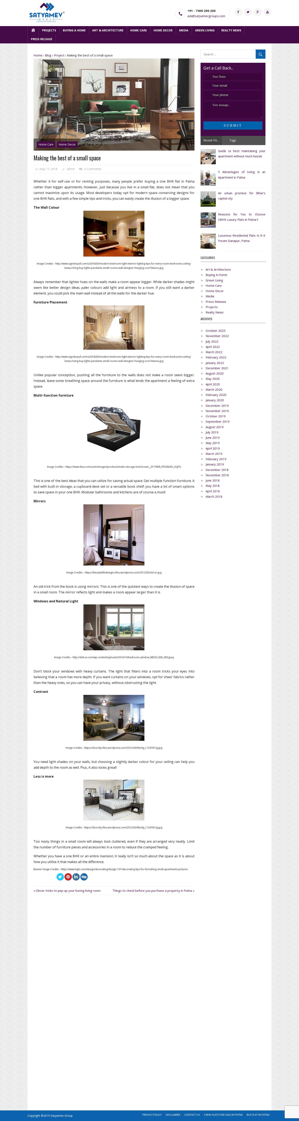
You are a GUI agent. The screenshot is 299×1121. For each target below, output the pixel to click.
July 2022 (212, 341)
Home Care (138, 30)
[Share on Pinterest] (68, 877)
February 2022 (216, 357)
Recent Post (211, 140)
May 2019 (213, 443)
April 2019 (213, 448)
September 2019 (218, 421)
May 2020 (213, 379)
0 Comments (92, 169)
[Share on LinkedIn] (76, 877)
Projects (49, 30)
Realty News (231, 30)
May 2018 (213, 486)
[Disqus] (114, 952)
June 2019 (213, 437)
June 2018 (213, 480)
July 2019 (212, 432)
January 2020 (215, 400)
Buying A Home (74, 30)
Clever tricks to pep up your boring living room (68, 890)
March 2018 (214, 496)
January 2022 (215, 363)
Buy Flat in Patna (258, 1115)
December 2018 (217, 470)
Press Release (41, 39)
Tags (232, 140)
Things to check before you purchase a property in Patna (152, 890)
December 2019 (217, 405)
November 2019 (217, 411)
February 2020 (216, 395)
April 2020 (213, 384)
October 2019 (216, 416)
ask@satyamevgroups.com (206, 16)
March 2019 (214, 454)
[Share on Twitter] (60, 877)
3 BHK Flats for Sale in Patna (223, 1115)
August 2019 (215, 427)
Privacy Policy (152, 1115)
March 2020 (214, 389)
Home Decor (163, 30)
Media (183, 30)
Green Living (205, 30)
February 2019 (216, 459)
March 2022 (214, 352)
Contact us (192, 1115)
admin (71, 169)
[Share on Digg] (84, 877)
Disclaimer (173, 1115)
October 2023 (216, 330)
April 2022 (213, 347)
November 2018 (217, 475)
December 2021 (217, 368)
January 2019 (215, 464)
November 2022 (217, 336)
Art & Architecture (107, 30)
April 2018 (213, 491)
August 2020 (215, 373)
